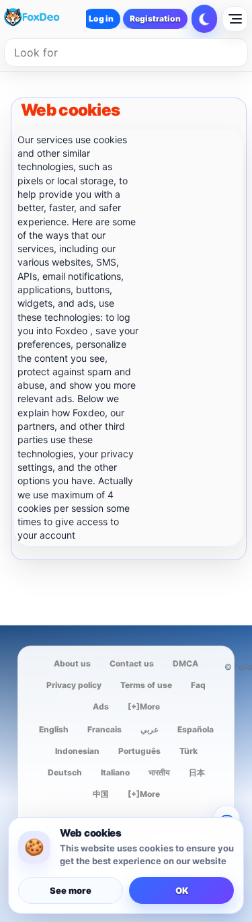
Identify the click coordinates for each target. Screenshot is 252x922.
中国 (101, 794)
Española (195, 729)
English (54, 729)
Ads (101, 706)
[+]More (144, 706)
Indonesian (77, 751)
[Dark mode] (204, 19)
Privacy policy (73, 685)
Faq (198, 685)
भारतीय (159, 772)
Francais (104, 729)
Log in (101, 18)
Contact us (132, 663)
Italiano (115, 772)
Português (139, 751)
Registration (155, 18)
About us (72, 663)
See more (70, 890)
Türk (188, 751)
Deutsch (65, 772)
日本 (197, 772)
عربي (149, 729)
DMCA (185, 663)
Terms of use (146, 685)
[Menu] (235, 19)
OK (181, 890)
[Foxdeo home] (43, 19)
